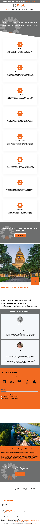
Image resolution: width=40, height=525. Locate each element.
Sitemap (29, 523)
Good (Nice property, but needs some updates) (10, 398)
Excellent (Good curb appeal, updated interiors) (10, 396)
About (13, 10)
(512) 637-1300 (32, 1)
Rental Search (25, 10)
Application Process (25, 490)
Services (8, 10)
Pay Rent (16, 489)
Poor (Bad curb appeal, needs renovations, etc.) (10, 400)
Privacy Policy (34, 523)
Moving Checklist (34, 488)
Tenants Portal (18, 488)
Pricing (18, 10)
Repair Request (18, 491)
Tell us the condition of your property (9, 394)
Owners (23, 1)
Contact (32, 10)
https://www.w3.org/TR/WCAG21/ (8, 519)
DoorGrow (36, 511)
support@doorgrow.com (25, 520)
